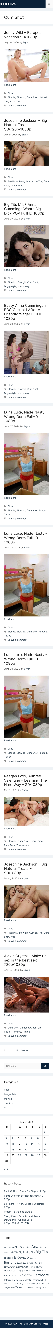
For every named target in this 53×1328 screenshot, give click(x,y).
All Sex (18, 1246)
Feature (13, 1276)
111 (16, 1050)
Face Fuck (9, 845)
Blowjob (21, 97)
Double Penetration (37, 1271)
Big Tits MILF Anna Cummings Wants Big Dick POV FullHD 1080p (24, 208)
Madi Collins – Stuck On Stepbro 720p (25, 1191)
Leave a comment (17, 105)
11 (13, 1143)
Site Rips (9, 1103)
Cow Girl (38, 1263)
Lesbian (20, 1280)
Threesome (22, 845)
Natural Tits (10, 1283)
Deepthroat (16, 185)
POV (33, 1284)
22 (38, 1149)
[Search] (45, 1066)
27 (25, 1155)
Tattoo (7, 514)
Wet (12, 936)
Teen (18, 1287)
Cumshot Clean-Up (30, 1027)
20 (25, 1149)
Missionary (23, 286)
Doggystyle (10, 286)
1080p (11, 1247)
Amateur (27, 1247)
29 (38, 1155)
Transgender (40, 1287)
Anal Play (13, 181)
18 (13, 1149)
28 (32, 1155)
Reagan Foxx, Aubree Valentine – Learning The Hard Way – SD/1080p (25, 780)
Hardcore (41, 1275)
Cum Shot (32, 97)
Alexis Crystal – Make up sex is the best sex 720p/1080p (25, 960)
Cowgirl (22, 282)
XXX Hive (8, 4)
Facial (7, 1031)
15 (38, 1143)
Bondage (33, 1258)
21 (32, 1149)
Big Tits (42, 1252)
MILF (43, 1280)
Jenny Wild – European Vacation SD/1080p (24, 34)
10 (6, 1143)
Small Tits (15, 101)
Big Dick (31, 1252)
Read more (10, 85)
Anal (35, 1246)
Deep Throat (36, 841)
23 (45, 1149)
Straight (7, 1288)
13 (25, 1143)
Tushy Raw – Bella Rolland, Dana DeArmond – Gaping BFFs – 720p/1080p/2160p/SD (22, 1219)
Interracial (9, 1280)
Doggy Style (22, 1270)
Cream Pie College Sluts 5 (18, 1211)
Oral (18, 1284)
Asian (42, 1247)
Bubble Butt (21, 1263)
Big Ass (22, 1252)
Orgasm (23, 1284)
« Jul (6, 1169)
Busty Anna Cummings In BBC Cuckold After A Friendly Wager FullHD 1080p (25, 312)
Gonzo (27, 1275)
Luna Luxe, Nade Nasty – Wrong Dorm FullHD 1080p (25, 416)
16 (45, 1143)
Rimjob (26, 1031)
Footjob (43, 510)
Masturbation (32, 1280)
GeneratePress (41, 1323)
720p (6, 1247)
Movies (8, 1098)
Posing (29, 1284)
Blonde (11, 97)
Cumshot (22, 1267)
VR (5, 1108)
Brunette (10, 1262)
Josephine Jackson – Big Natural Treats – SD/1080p (25, 868)
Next (24, 1050)
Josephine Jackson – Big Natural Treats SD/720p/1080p (25, 124)
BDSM (15, 1252)
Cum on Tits (35, 181)
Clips (10, 93)
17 (6, 1149)
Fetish (19, 1276)
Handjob (16, 1031)
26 (19, 1155)
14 (32, 1143)
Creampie (9, 1266)
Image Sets (10, 1094)
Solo (46, 1283)
